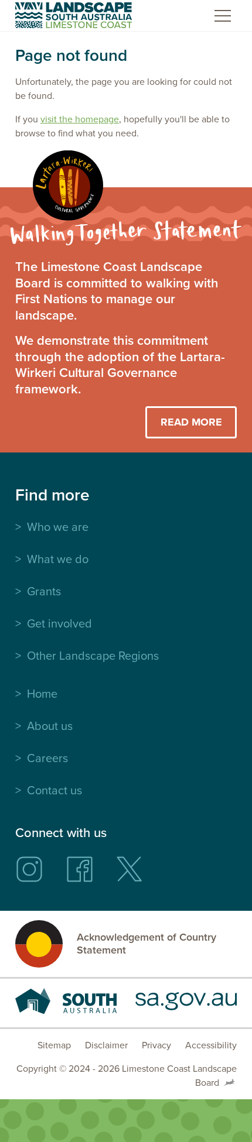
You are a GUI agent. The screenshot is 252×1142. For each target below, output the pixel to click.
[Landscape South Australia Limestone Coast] (73, 15)
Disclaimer (106, 1045)
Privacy (156, 1045)
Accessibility (211, 1045)
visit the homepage (79, 119)
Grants (44, 591)
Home (42, 693)
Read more (191, 422)
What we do (57, 559)
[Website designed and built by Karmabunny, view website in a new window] (229, 1083)
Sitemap (54, 1045)
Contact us (54, 790)
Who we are (57, 527)
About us (50, 726)
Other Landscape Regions (93, 655)
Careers (47, 758)
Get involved (59, 623)
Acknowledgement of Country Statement (146, 944)
